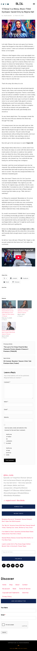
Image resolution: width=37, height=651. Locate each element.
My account (6, 589)
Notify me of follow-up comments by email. (9, 439)
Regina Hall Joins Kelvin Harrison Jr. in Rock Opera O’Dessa (24, 310)
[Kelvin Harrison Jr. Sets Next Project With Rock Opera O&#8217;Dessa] (9, 326)
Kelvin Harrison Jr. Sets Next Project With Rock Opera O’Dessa (8, 332)
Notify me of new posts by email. (9, 451)
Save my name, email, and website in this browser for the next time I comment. (16, 429)
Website (6, 417)
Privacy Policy (7, 597)
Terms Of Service (24, 589)
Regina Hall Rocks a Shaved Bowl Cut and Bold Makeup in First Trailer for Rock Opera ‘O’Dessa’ (8, 312)
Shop (10, 585)
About (17, 585)
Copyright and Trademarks (10, 593)
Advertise (25, 593)
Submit (4, 632)
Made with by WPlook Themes (18, 648)
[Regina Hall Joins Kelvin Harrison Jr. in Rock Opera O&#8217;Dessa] (25, 304)
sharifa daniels (8, 15)
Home (4, 585)
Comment (7, 382)
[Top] (18, 645)
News (14, 589)
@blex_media (8, 475)
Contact (24, 585)
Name (6, 402)
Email (6, 409)
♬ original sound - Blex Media (14, 500)
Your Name (4, 607)
